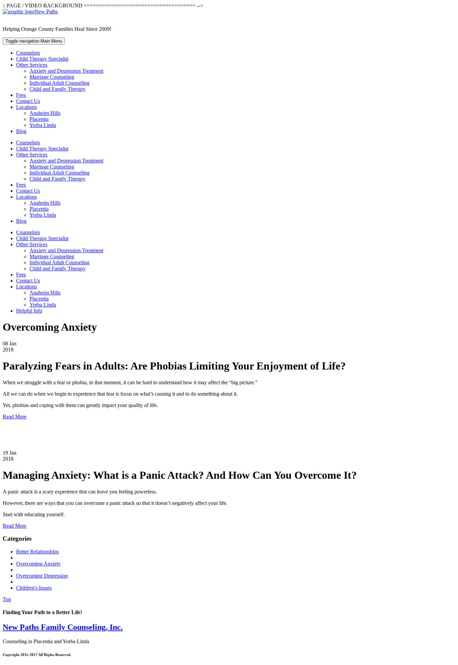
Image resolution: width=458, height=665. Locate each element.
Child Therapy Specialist (42, 59)
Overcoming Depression (42, 576)
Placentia (39, 119)
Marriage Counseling (52, 77)
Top (7, 599)
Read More (14, 416)
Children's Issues (34, 588)
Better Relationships (37, 551)
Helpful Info (29, 311)
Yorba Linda (43, 125)
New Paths (46, 11)
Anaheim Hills (45, 113)
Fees (21, 95)
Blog (21, 131)
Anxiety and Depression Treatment (66, 71)
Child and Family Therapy (57, 89)
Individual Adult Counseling (60, 83)
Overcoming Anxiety (38, 564)
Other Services (31, 65)
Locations (26, 107)
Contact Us (28, 101)
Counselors (28, 53)
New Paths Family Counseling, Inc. (63, 627)
